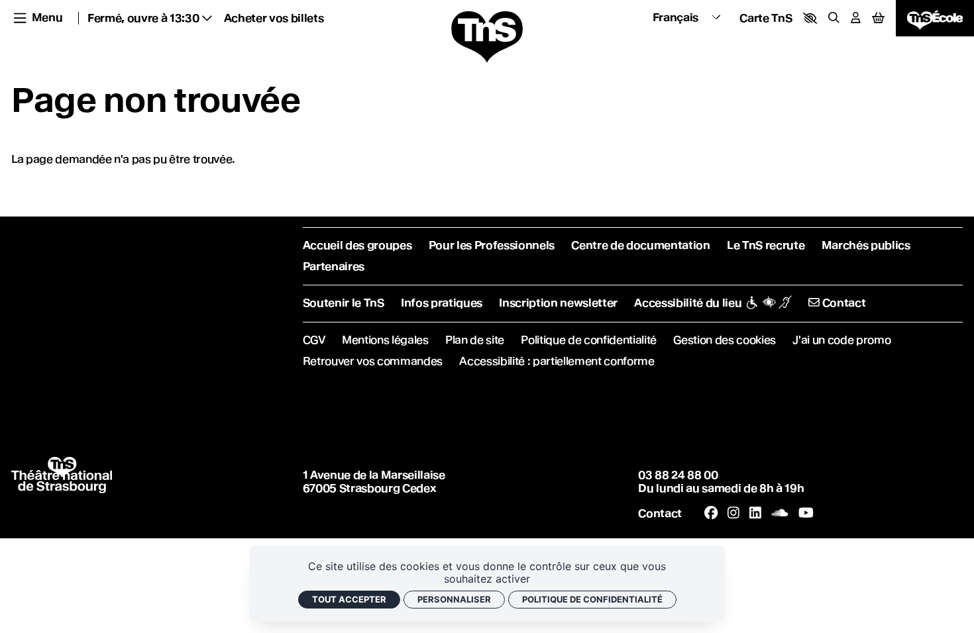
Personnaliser (454, 599)
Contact (660, 513)
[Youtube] (806, 513)
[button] (810, 18)
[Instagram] (733, 513)
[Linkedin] (755, 513)
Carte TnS (765, 18)
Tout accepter (349, 599)
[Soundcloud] (779, 513)
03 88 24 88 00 (678, 474)
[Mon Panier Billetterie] (878, 17)
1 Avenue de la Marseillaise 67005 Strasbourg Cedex (374, 481)
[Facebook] (711, 513)
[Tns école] (935, 18)
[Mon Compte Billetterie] (856, 18)
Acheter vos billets (274, 18)
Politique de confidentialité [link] (592, 599)
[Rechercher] (833, 18)
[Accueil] (487, 37)
